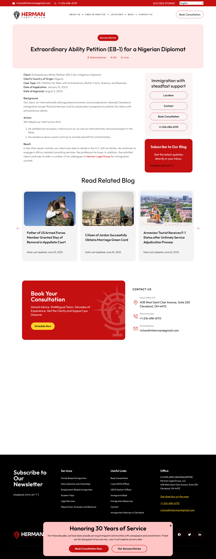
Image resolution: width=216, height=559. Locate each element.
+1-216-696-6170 (67, 3)
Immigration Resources (122, 501)
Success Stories (164, 3)
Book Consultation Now (89, 548)
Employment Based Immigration (76, 489)
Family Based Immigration (73, 478)
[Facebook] (179, 534)
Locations (117, 14)
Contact (115, 506)
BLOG (131, 14)
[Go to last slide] (18, 228)
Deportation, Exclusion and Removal (78, 506)
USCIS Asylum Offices (121, 489)
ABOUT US (74, 14)
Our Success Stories (129, 548)
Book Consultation (119, 478)
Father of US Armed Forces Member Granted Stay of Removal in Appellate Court (46, 237)
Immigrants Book (119, 495)
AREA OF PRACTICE (95, 14)
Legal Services (68, 501)
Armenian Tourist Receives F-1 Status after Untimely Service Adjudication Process (164, 237)
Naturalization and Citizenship (75, 483)
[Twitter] (189, 534)
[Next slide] (198, 228)
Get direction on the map (174, 496)
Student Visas (67, 495)
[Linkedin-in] (200, 534)
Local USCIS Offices (120, 483)
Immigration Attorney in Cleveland (127, 512)
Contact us (145, 14)
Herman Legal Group (98, 156)
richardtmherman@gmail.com (33, 3)
